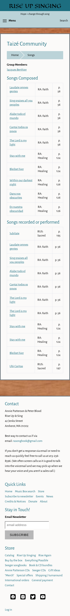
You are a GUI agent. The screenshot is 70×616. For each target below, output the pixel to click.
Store (41, 491)
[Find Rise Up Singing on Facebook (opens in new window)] (13, 598)
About (43, 501)
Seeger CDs (39, 570)
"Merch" (9, 575)
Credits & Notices (15, 501)
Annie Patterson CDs (17, 570)
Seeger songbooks (16, 565)
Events (40, 496)
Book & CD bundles (40, 565)
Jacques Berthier (17, 69)
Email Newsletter (15, 517)
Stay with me (17, 155)
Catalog (9, 555)
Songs (31, 55)
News (49, 496)
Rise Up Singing (26, 555)
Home (15, 55)
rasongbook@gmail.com (27, 441)
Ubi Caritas (16, 366)
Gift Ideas (54, 570)
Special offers (25, 575)
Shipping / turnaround (49, 575)
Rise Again (44, 555)
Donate (32, 501)
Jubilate (14, 233)
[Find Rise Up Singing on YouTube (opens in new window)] (42, 598)
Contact (12, 403)
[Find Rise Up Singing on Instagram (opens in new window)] (23, 598)
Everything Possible (36, 560)
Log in (8, 609)
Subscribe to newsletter (19, 496)
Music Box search (25, 491)
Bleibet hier (17, 169)
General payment (42, 580)
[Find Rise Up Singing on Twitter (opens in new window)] (32, 598)
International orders (17, 580)
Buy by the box (13, 560)
